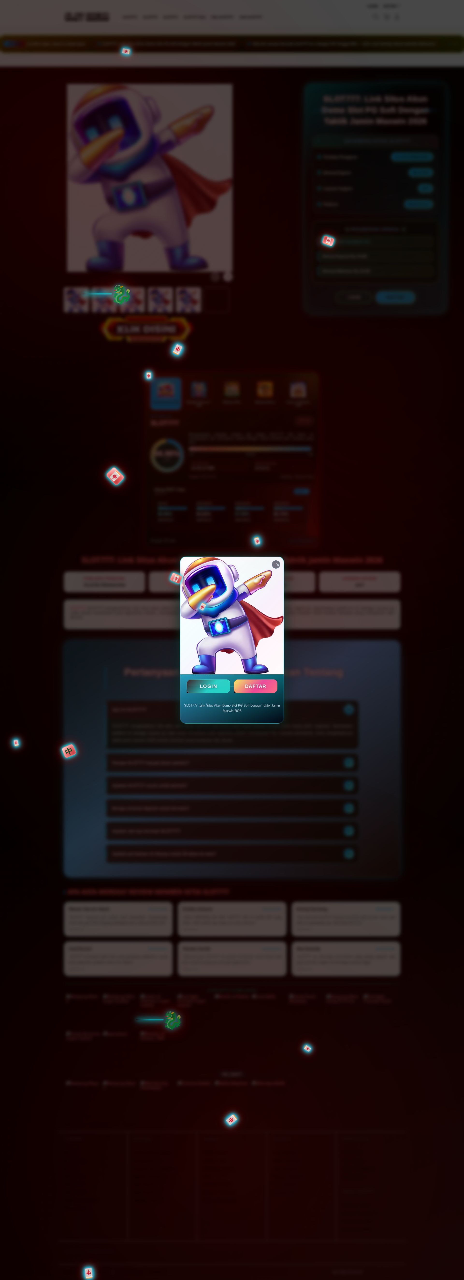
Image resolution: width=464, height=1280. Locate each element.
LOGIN (208, 686)
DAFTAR (255, 686)
